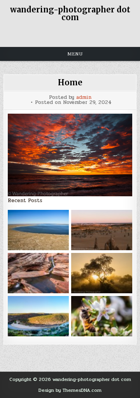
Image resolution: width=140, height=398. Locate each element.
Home (70, 82)
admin (83, 97)
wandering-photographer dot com (70, 13)
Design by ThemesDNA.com (70, 390)
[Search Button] (70, 34)
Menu (75, 54)
